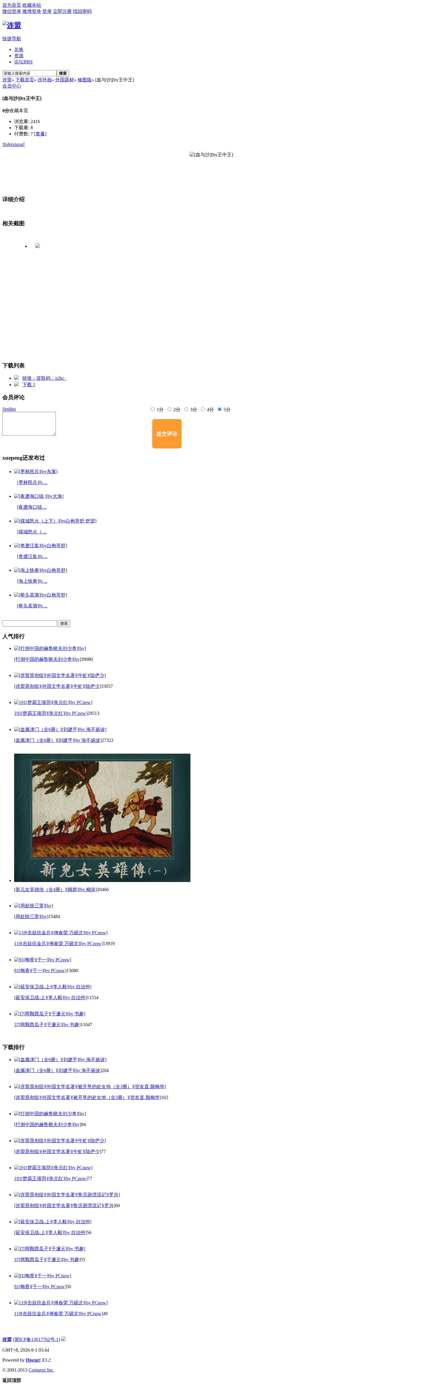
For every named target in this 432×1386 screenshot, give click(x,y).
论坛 (23, 61)
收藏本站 (31, 5)
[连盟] (11, 25)
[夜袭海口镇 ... (32, 507)
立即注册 (62, 11)
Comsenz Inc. (41, 1369)
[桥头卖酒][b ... (32, 605)
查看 (40, 133)
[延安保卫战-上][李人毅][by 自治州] (50, 997)
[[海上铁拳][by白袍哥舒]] (40, 570)
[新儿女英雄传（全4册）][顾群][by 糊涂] (55, 889)
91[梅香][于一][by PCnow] (40, 970)
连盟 (7, 79)
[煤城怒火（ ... (32, 531)
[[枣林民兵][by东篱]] (36, 471)
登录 (47, 11)
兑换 (19, 49)
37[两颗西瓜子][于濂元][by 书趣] (47, 1024)
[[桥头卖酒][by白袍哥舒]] (40, 594)
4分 (210, 409)
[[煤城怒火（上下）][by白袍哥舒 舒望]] (55, 520)
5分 (226, 409)
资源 (19, 55)
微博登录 (31, 11)
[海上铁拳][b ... (32, 581)
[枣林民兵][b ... (32, 482)
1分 (159, 409)
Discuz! (33, 1360)
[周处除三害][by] (31, 916)
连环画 (45, 79)
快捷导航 (11, 38)
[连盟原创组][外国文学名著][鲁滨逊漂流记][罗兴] (64, 1205)
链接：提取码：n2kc (44, 378)
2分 (176, 409)
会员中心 (11, 85)
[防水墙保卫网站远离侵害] (63, 1339)
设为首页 (11, 5)
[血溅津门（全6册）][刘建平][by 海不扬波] (58, 740)
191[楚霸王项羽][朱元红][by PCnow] (51, 713)
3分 (193, 409)
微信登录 (11, 11)
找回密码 (82, 11)
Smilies (9, 408)
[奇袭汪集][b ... (32, 556)
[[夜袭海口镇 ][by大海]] (38, 496)
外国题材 (64, 79)
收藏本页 (18, 110)
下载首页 (24, 79)
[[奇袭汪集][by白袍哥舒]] (40, 545)
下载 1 (28, 384)
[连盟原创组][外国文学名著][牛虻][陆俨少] (57, 686)
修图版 (85, 79)
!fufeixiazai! (13, 144)
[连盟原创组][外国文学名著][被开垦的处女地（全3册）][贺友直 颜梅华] (87, 1097)
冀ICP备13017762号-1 (36, 1339)
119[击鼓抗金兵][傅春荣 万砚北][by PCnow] (58, 943)
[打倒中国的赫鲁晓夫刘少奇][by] (47, 659)
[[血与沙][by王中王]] (216, 171)
